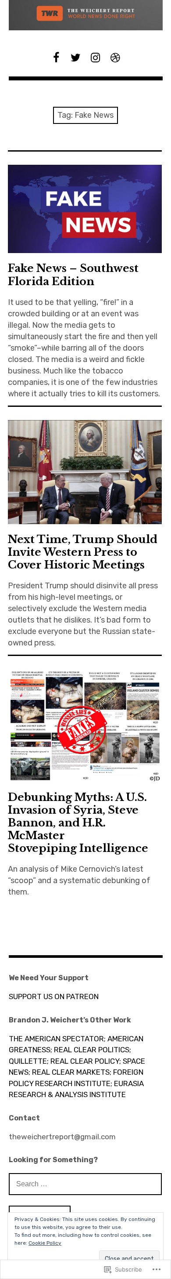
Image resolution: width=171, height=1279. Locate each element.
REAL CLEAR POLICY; (85, 1061)
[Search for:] (85, 1183)
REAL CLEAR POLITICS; (92, 1049)
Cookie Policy (44, 1243)
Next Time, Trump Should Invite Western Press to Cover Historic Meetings (82, 552)
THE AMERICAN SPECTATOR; (57, 1038)
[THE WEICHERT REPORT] (86, 15)
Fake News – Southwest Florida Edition (73, 274)
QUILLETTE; (29, 1061)
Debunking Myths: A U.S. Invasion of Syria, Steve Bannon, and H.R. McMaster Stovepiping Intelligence (78, 823)
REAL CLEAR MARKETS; (71, 1072)
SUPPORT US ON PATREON (54, 996)
